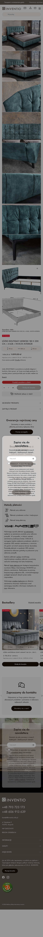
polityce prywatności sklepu (16, 489)
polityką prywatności (20, 493)
